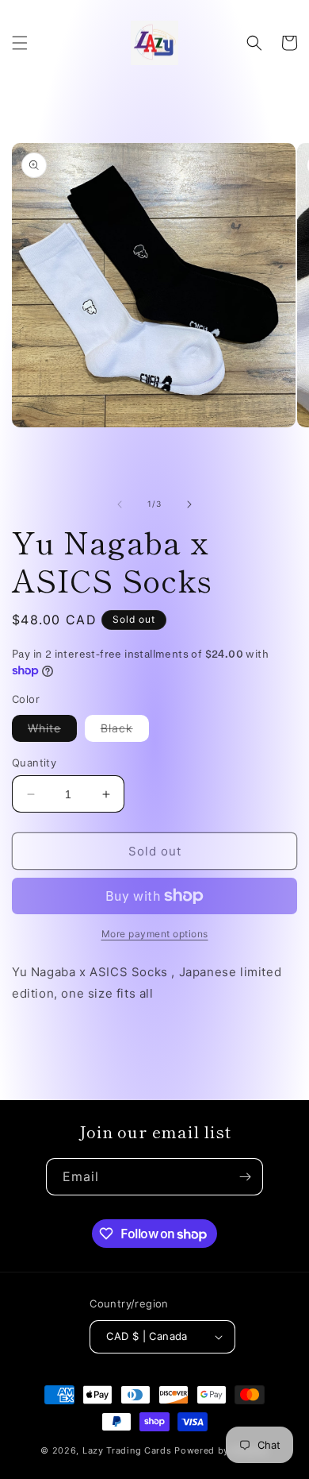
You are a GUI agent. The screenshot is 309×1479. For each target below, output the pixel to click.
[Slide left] (119, 504)
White (44, 728)
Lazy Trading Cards (127, 1450)
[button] (19, 42)
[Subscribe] (244, 1176)
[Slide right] (189, 504)
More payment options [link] (154, 934)
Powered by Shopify (221, 1450)
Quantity (34, 762)
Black (117, 728)
